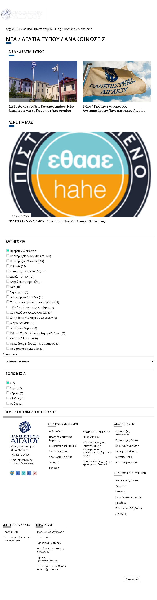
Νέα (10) (15, 287)
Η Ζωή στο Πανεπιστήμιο (35, 29)
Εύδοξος (54, 468)
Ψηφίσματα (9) (19, 292)
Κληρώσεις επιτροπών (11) (26, 282)
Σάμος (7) (16, 388)
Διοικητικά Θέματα (126, 451)
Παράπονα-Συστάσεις (49, 543)
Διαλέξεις (120, 486)
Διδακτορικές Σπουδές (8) (26, 297)
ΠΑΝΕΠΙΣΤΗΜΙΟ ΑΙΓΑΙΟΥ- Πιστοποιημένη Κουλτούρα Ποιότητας (57, 221)
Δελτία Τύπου (12, 531)
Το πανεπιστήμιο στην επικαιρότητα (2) (34, 302)
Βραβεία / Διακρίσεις (127, 445)
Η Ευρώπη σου (91, 437)
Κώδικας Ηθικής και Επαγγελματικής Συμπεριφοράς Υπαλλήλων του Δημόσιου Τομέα (97, 449)
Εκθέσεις (120, 491)
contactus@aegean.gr (23, 463)
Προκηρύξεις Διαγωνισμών (122, 433)
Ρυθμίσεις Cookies (29, 597)
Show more (10, 354)
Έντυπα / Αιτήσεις (59, 451)
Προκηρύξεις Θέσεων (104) (27, 261)
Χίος (58, 29)
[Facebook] (18, 473)
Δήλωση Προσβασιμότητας (47, 559)
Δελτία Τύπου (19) (21, 276)
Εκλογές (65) (18, 266)
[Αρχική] (23, 14)
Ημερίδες (120, 502)
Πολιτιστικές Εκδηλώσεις (128, 508)
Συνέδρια (120, 514)
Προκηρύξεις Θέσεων (127, 440)
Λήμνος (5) (16, 393)
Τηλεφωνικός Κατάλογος (50, 531)
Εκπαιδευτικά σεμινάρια (128, 497)
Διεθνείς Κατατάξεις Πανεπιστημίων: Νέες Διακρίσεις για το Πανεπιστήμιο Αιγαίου (41, 108)
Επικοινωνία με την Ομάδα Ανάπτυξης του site (51, 568)
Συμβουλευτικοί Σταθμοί (63, 445)
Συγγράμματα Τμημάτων (96, 431)
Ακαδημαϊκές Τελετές (126, 480)
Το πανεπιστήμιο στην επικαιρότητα (16, 539)
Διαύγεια (54, 462)
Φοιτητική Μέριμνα (126, 462)
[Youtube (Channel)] (35, 473)
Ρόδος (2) (16, 403)
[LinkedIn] (29, 473)
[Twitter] (23, 473)
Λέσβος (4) (16, 398)
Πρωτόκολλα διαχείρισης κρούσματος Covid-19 (97, 462)
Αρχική (10, 29)
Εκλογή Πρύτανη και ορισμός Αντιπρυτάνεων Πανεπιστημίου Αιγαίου (114, 108)
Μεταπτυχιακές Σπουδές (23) (28, 271)
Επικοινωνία (43, 537)
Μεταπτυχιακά (123, 457)
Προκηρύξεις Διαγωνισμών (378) (30, 256)
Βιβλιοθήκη (55, 431)
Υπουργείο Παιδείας (60, 457)
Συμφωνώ (114, 579)
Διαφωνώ (132, 579)
